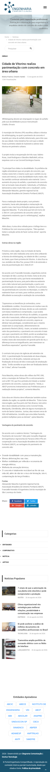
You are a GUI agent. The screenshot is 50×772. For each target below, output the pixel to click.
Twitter (32, 501)
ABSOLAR (22, 716)
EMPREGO (22, 617)
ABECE (22, 704)
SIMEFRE (30, 739)
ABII (10, 716)
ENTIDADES (7, 545)
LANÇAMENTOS (24, 650)
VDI (27, 710)
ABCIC (10, 704)
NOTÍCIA (6, 556)
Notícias (16, 37)
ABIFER (33, 727)
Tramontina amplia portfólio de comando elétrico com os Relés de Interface (32, 643)
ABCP (38, 710)
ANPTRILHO (33, 733)
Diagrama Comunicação (32, 754)
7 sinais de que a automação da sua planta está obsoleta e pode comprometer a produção (32, 591)
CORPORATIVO (8, 550)
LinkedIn (32, 505)
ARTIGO (6, 562)
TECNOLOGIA (23, 633)
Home (7, 37)
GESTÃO (21, 597)
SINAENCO (18, 727)
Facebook (18, 501)
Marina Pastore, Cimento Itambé (13, 77)
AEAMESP (16, 733)
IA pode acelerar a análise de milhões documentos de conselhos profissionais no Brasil (33, 627)
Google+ (18, 505)
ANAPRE (38, 716)
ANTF (17, 739)
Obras (5, 56)
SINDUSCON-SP (19, 722)
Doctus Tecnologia (9, 757)
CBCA (36, 722)
